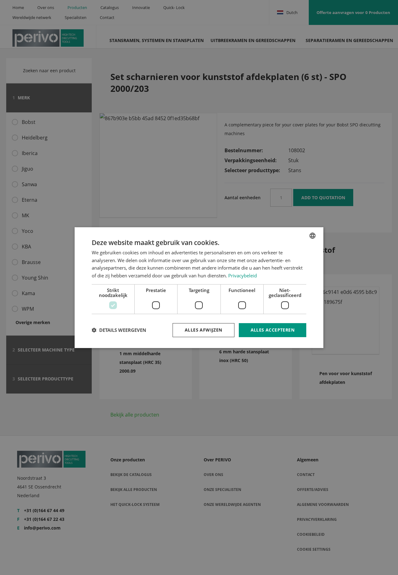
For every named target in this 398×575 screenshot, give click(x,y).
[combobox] (312, 235)
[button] (119, 330)
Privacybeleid (242, 275)
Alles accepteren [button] (272, 330)
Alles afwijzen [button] (203, 330)
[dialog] (199, 287)
